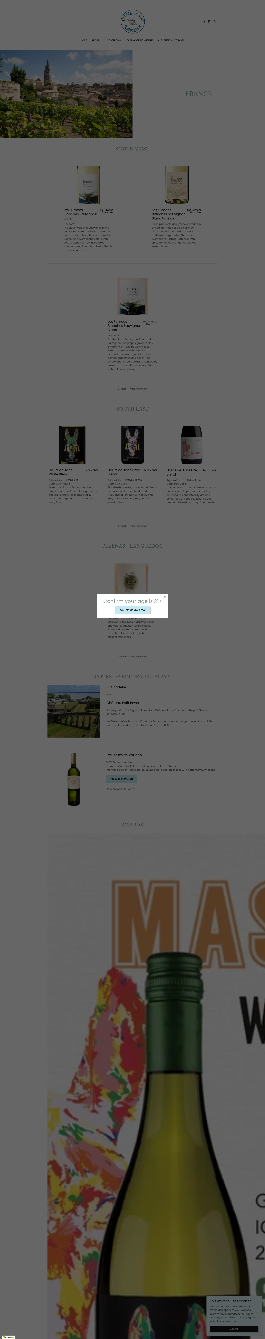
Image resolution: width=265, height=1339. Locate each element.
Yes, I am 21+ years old (133, 609)
